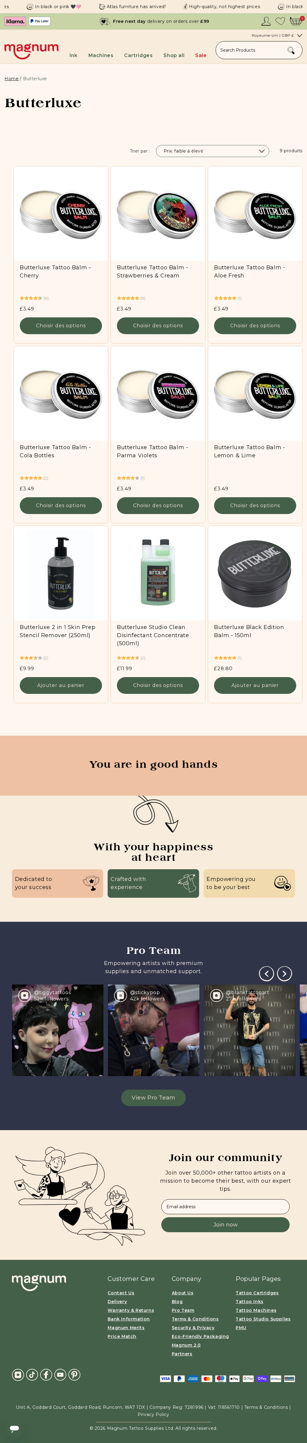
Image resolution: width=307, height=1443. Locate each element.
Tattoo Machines (256, 1310)
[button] (76, 54)
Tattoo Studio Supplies (263, 1319)
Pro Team (183, 1310)
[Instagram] (18, 1374)
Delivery (117, 1301)
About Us (183, 1293)
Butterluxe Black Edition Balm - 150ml (249, 631)
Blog (177, 1301)
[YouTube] (60, 1374)
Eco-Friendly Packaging (200, 1336)
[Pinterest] (74, 1374)
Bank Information (129, 1319)
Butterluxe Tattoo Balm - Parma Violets (152, 451)
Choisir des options (61, 325)
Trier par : (140, 151)
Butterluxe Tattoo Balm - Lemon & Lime (249, 451)
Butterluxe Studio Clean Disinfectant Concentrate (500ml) (153, 635)
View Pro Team (153, 1097)
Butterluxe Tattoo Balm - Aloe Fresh (249, 271)
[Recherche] (291, 50)
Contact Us (121, 1293)
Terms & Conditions (195, 1319)
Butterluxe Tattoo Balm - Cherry (55, 271)
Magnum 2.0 (186, 1345)
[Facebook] (46, 1374)
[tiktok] (32, 1374)
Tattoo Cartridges (257, 1293)
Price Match (122, 1336)
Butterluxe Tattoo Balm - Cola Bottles (55, 451)
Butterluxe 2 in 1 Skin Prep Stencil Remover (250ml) (57, 631)
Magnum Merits (126, 1327)
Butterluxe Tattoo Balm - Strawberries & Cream (152, 271)
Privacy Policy (153, 1414)
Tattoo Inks (250, 1301)
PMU (241, 1327)
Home (11, 78)
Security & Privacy (193, 1327)
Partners (182, 1354)
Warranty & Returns (131, 1310)
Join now (225, 1224)
